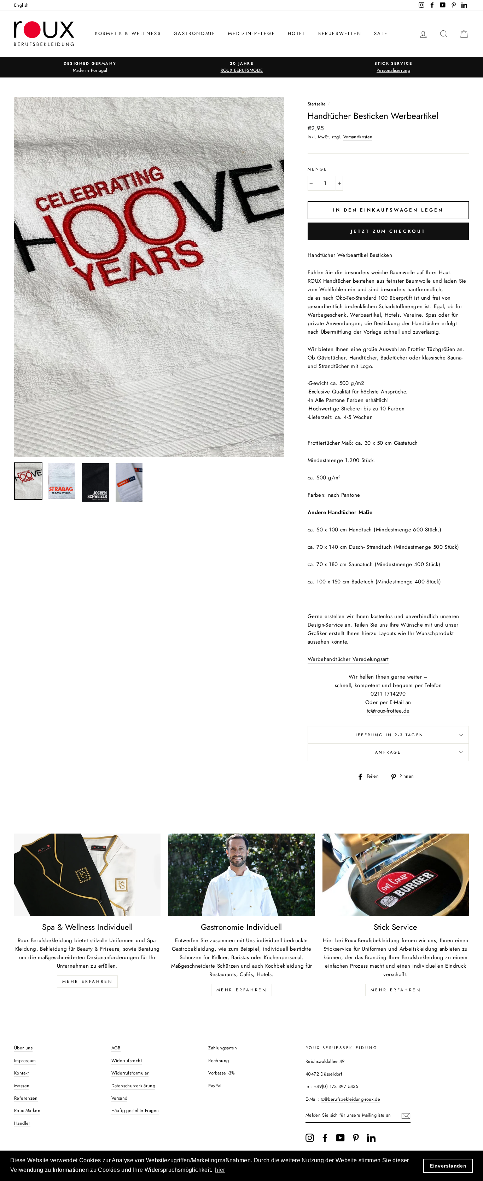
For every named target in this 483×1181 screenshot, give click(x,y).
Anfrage (388, 752)
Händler (22, 1123)
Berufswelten (339, 33)
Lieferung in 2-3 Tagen (388, 735)
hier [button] (220, 1170)
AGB (116, 1047)
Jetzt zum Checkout (388, 231)
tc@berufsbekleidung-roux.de (350, 1099)
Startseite (317, 103)
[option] (90, 67)
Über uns (23, 1047)
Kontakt (21, 1073)
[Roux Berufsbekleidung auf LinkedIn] (371, 1138)
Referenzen (26, 1098)
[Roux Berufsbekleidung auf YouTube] (340, 1138)
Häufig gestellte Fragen (135, 1110)
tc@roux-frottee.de (388, 711)
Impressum (25, 1060)
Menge (317, 169)
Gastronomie (195, 33)
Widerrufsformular (130, 1073)
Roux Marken (27, 1110)
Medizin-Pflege (251, 33)
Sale (381, 33)
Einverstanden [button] (448, 1166)
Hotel (297, 33)
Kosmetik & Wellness (128, 33)
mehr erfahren (241, 990)
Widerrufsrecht (126, 1060)
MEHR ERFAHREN (87, 981)
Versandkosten (358, 136)
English (21, 5)
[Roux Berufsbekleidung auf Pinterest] (355, 1138)
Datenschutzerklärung (133, 1085)
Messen (21, 1085)
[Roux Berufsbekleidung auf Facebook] (325, 1138)
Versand (119, 1098)
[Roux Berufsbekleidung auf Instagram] (309, 1138)
